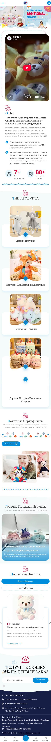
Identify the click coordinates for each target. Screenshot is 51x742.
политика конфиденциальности (29, 733)
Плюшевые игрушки (25, 328)
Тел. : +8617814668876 (14, 695)
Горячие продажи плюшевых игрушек (25, 400)
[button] (24, 25)
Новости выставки (25, 588)
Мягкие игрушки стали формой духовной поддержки (25, 627)
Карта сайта (6, 717)
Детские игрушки (25, 240)
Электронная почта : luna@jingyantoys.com (21, 699)
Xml (14, 733)
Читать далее (9, 444)
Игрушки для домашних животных (25, 284)
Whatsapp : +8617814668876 (16, 704)
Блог (13, 717)
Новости (19, 717)
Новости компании (25, 581)
